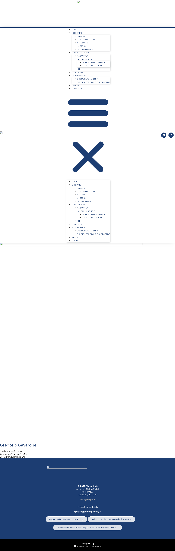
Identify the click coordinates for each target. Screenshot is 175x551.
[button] (88, 135)
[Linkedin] (171, 135)
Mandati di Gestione (93, 66)
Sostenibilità (79, 75)
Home (76, 30)
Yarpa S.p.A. (82, 56)
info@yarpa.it (87, 499)
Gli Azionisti (83, 43)
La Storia (81, 46)
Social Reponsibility (87, 79)
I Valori (81, 36)
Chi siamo (78, 33)
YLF (78, 69)
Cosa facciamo (81, 53)
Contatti (77, 89)
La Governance (85, 49)
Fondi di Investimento (94, 62)
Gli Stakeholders (86, 39)
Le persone (78, 72)
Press (76, 85)
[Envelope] (163, 135)
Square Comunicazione (89, 546)
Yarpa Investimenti (86, 59)
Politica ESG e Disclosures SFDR (93, 82)
